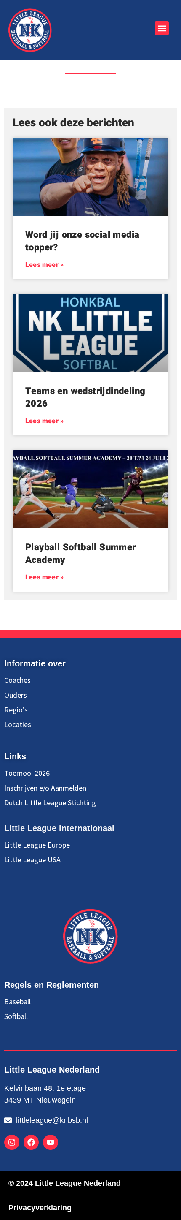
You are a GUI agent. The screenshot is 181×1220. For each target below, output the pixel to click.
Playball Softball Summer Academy (80, 554)
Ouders (15, 695)
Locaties (17, 724)
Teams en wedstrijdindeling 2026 (85, 397)
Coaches (17, 680)
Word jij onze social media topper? (82, 241)
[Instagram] (11, 1142)
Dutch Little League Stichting (50, 803)
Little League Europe (37, 845)
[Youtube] (50, 1142)
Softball (16, 1016)
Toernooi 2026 (27, 773)
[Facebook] (31, 1142)
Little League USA (32, 860)
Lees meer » (44, 265)
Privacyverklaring (40, 1208)
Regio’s (16, 710)
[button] (162, 28)
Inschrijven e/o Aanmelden (45, 788)
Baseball (17, 1001)
